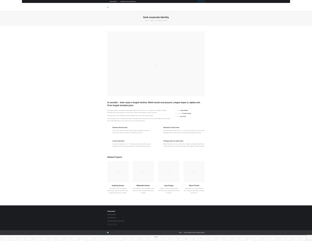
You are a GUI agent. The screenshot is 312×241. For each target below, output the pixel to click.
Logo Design (168, 185)
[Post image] (118, 171)
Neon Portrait (194, 185)
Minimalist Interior (143, 185)
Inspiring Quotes (118, 185)
